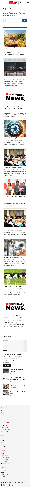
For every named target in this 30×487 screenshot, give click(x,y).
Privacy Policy (4, 474)
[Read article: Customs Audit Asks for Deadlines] (15, 67)
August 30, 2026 (18, 50)
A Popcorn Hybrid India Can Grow (13, 48)
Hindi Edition (4, 446)
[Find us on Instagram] (9, 485)
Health (3, 419)
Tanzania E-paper (5, 463)
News (5, 350)
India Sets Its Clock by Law (11, 138)
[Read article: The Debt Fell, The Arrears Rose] (15, 157)
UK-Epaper (4, 461)
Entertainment (5, 417)
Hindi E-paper (4, 455)
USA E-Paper (4, 459)
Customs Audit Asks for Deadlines (13, 77)
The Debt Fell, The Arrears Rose (13, 167)
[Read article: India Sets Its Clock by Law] (15, 128)
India (2, 453)
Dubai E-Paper (5, 457)
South (2, 442)
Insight (3, 414)
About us (3, 470)
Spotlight (3, 412)
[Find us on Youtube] (6, 485)
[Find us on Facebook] (1, 485)
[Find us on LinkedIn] (12, 485)
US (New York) (4, 425)
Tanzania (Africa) (5, 431)
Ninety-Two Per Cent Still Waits (13, 286)
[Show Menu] (2, 2)
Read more (7, 365)
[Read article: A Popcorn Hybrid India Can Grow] (15, 38)
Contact (3, 476)
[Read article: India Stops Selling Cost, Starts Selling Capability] (15, 187)
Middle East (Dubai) (6, 429)
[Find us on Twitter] (4, 485)
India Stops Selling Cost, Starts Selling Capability (14, 197)
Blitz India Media (9, 50)
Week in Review (8, 228)
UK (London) (4, 427)
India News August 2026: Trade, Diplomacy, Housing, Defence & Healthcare (13, 108)
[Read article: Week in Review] (15, 218)
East (2, 438)
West (2, 440)
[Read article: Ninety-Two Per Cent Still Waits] (15, 277)
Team (2, 472)
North (2, 444)
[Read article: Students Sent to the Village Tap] (15, 247)
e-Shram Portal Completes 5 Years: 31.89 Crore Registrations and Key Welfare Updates (13, 317)
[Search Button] (28, 2)
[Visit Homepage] (15, 2)
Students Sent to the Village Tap (13, 257)
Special (3, 410)
